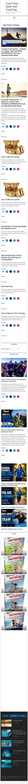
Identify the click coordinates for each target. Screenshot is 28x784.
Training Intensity (17, 720)
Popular (5, 715)
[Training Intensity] (6, 720)
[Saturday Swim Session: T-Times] (6, 760)
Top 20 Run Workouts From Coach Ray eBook (12, 572)
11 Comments (16, 764)
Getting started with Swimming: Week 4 (18, 741)
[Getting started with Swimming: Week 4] (6, 740)
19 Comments (16, 744)
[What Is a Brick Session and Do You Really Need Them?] (14, 419)
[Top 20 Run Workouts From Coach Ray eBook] (14, 565)
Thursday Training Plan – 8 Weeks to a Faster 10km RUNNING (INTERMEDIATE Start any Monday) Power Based (13, 102)
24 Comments (16, 736)
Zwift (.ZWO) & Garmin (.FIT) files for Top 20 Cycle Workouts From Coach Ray (13, 590)
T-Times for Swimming (19, 751)
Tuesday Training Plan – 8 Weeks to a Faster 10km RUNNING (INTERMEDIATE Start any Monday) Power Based (13, 52)
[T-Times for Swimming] (6, 750)
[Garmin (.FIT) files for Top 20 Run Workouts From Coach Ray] (14, 546)
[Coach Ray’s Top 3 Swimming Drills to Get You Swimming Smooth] (6, 730)
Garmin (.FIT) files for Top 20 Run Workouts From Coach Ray (13, 553)
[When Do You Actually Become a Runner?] (14, 496)
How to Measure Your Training (13, 313)
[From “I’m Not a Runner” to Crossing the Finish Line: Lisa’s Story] (14, 367)
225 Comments (16, 722)
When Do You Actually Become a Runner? (12, 507)
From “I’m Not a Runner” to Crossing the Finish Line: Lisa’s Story (13, 380)
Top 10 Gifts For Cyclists (10, 157)
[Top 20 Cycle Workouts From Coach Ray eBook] (14, 602)
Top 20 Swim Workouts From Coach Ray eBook (12, 627)
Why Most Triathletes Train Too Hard (11, 529)
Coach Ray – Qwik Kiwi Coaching (13, 6)
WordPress (7, 778)
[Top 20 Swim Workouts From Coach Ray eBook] (14, 621)
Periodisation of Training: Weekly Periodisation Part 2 (13, 227)
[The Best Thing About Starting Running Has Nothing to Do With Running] (14, 472)
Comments (14, 715)
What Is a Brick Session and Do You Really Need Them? (12, 431)
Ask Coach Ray (6, 286)
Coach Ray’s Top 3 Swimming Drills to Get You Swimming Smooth (19, 732)
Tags (22, 715)
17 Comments (16, 753)
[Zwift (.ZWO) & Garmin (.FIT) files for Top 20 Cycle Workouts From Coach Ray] (14, 584)
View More (6, 79)
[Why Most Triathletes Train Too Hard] (14, 518)
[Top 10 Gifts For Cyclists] (14, 147)
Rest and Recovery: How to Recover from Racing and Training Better (11, 257)
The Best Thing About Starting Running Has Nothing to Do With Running (13, 484)
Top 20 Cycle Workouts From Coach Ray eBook (12, 609)
